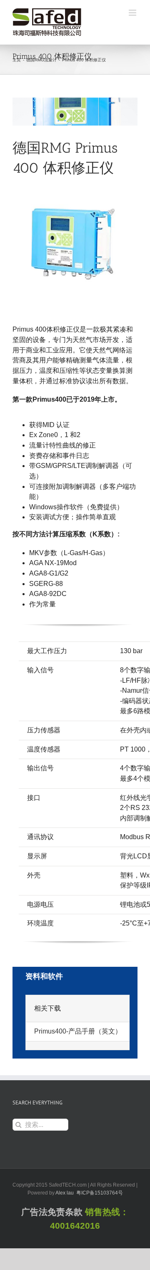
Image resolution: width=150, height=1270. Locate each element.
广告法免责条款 (51, 1212)
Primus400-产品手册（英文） (78, 1031)
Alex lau (64, 1193)
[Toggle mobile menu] (133, 12)
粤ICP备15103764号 (99, 1193)
